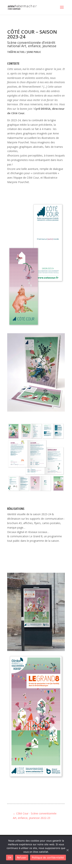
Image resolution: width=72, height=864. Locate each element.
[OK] (67, 850)
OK (9, 857)
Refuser (21, 857)
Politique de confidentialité (48, 857)
